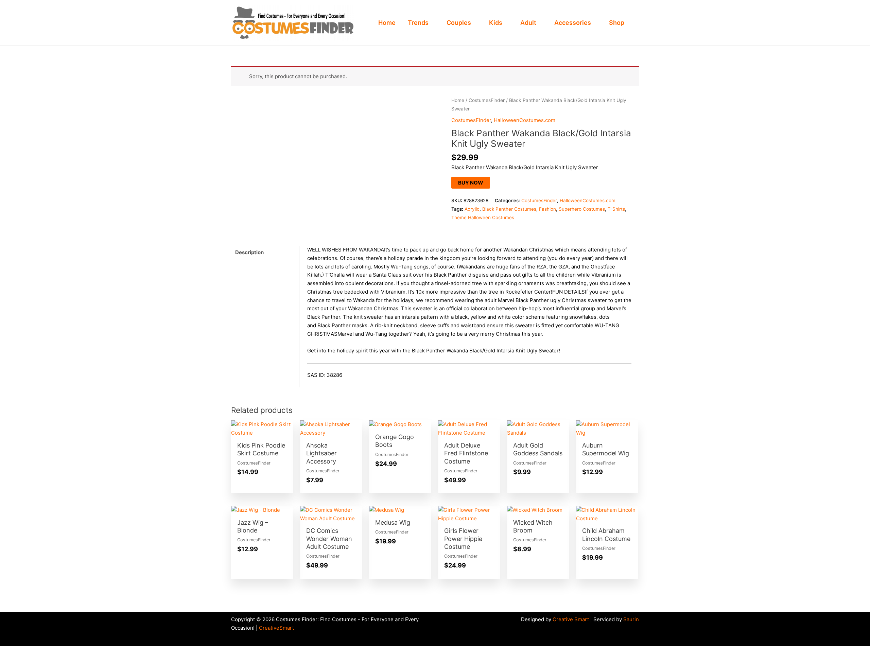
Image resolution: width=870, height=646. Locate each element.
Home (457, 100)
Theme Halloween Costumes (482, 217)
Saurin (631, 619)
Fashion (547, 209)
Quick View (262, 431)
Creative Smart (571, 619)
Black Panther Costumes (509, 209)
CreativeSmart (276, 628)
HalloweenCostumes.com (524, 120)
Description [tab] (249, 252)
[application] (431, 23)
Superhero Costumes (582, 209)
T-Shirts (616, 209)
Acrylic (472, 209)
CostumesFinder (487, 100)
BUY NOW (470, 182)
